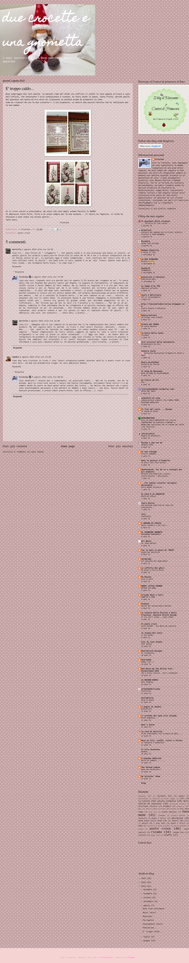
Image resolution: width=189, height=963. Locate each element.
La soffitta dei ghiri (153, 568)
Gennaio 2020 (147, 445)
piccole (150, 826)
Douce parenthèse (150, 362)
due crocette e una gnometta (46, 31)
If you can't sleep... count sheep (157, 617)
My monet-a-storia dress (152, 570)
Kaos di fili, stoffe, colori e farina (161, 741)
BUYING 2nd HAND (148, 588)
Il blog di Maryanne (151, 371)
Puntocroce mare (148, 279)
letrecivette (148, 434)
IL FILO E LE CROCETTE (153, 494)
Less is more (147, 579)
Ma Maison (146, 577)
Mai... (144, 382)
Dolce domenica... (149, 718)
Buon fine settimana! (154, 909)
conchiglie (146, 516)
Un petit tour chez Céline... (154, 463)
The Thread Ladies (150, 767)
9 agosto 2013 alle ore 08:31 (47, 377)
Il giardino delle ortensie (155, 221)
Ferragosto (148, 920)
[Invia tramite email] (50, 229)
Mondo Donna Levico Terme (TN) (152, 821)
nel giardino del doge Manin (154, 561)
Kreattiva (146, 230)
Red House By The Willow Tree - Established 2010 (157, 670)
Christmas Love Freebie (152, 317)
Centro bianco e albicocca (153, 308)
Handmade (162, 815)
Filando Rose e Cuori (152, 595)
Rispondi (16, 267)
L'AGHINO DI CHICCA (151, 523)
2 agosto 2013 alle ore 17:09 (47, 277)
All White (146, 541)
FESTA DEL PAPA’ (148, 391)
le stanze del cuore (151, 633)
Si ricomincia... (149, 653)
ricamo (156, 832)
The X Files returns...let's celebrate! (159, 673)
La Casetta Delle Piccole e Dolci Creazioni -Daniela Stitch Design (159, 614)
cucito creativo (166, 801)
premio (140, 829)
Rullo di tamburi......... (153, 761)
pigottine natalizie (150, 552)
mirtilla (16, 249)
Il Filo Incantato (150, 750)
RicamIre (145, 241)
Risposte (19, 272)
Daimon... (145, 752)
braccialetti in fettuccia (149, 798)
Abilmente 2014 (164, 796)
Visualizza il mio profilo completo (157, 209)
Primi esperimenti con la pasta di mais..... (162, 734)
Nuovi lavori (149, 913)
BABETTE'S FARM (148, 597)
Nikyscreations (149, 315)
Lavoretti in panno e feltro (152, 818)
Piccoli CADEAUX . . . (151, 454)
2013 (144, 886)
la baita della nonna (152, 333)
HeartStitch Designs (151, 651)
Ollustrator (107, 958)
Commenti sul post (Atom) (30, 452)
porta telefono (180, 826)
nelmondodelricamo (150, 689)
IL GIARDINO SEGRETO (151, 532)
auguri (182, 796)
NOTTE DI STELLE (148, 496)
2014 (144, 882)
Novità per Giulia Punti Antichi (156, 606)
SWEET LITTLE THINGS (151, 586)
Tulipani (145, 335)
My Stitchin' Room (150, 776)
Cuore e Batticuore (151, 295)
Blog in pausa (147, 700)
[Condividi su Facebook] (57, 229)
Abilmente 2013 (144, 796)
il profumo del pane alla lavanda (159, 716)
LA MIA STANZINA (149, 259)
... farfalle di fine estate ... (156, 223)
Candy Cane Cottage (150, 243)
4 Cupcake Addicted (151, 758)
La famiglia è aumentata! (153, 743)
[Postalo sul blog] (52, 229)
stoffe (168, 835)
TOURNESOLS (146, 270)
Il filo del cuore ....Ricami (156, 409)
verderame (146, 559)
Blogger (131, 958)
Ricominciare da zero (151, 344)
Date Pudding (147, 682)
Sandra (15, 357)
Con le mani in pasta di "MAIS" (157, 550)
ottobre (147, 898)
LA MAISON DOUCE (149, 680)
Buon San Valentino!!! (151, 770)
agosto (147, 906)
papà (140, 826)
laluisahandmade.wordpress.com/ (157, 389)
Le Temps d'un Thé (150, 286)
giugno (147, 941)
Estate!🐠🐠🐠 (147, 261)
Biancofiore (146, 709)
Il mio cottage (149, 452)
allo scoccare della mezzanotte (157, 342)
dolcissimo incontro (178, 804)
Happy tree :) (147, 662)
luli (143, 514)
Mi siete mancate (149, 326)
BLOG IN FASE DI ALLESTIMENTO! (155, 373)
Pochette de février (150, 364)
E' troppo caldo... (153, 932)
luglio (147, 937)
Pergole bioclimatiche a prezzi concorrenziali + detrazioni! (155, 475)
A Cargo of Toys (148, 252)
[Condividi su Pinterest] (60, 229)
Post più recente (15, 446)
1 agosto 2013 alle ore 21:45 (37, 249)
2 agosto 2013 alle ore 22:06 (44, 321)
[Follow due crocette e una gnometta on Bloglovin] (150, 148)
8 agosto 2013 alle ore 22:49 (35, 357)
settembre (148, 902)
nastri (175, 821)
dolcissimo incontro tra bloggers (154, 806)
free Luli (153, 812)
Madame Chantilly (150, 250)
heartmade (146, 660)
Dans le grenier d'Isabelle (155, 461)
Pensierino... (150, 928)
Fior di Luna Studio (151, 642)
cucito (146, 801)
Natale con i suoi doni (153, 823)
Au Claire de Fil (150, 380)
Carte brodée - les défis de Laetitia (158, 626)
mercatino (177, 818)
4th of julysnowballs (151, 297)
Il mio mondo (147, 635)
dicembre (148, 890)
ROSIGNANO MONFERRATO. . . (153, 534)
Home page (68, 446)
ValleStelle (147, 698)
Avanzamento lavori (153, 924)
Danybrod (145, 268)
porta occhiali (164, 826)
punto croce (24, 233)
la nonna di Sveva (149, 411)
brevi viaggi (170, 798)
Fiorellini (146, 691)
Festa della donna (169, 809)
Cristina (23, 277)
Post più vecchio (120, 446)
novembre (148, 894)
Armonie (145, 604)
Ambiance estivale (149, 288)
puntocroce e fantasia (153, 277)
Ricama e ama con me (151, 443)
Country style (148, 351)
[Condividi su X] (55, 229)
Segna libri (155, 835)
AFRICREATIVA (148, 418)
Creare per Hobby (150, 324)
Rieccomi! (148, 916)
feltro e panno (151, 809)
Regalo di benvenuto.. (151, 436)
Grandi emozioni (169, 812)
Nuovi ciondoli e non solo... (154, 525)
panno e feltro (178, 823)
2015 (144, 878)
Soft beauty (146, 644)
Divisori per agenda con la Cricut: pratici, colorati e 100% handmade (162, 233)
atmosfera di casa (150, 398)
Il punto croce (149, 624)
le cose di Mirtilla (151, 732)
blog (143, 783)
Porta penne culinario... (153, 487)
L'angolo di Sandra (151, 707)
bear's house (148, 725)
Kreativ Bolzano (178, 815)
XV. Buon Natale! (149, 543)
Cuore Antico (148, 503)
